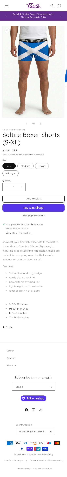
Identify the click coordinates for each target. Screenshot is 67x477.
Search (10, 350)
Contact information (43, 468)
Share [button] (9, 327)
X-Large (10, 173)
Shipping (20, 155)
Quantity (6, 180)
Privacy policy (20, 460)
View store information (18, 232)
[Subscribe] (51, 387)
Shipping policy (56, 460)
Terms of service (38, 460)
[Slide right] (40, 123)
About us (12, 365)
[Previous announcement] (6, 15)
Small (9, 166)
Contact (11, 358)
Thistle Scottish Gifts (31, 454)
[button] (6, 5)
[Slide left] (26, 123)
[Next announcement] (61, 15)
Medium (25, 166)
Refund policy (24, 468)
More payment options (33, 215)
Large (42, 166)
